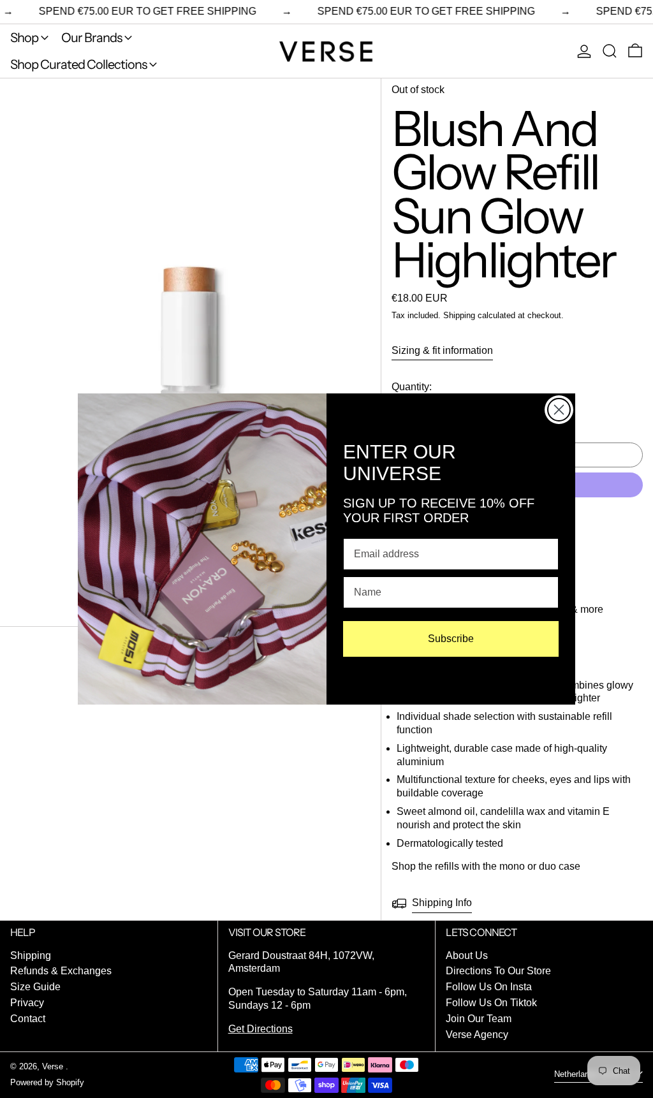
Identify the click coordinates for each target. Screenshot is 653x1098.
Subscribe (451, 638)
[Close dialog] (559, 410)
